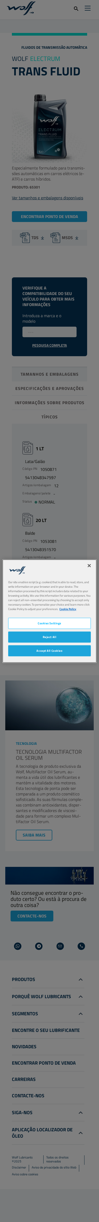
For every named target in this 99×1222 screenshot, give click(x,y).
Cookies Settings (49, 623)
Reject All (49, 637)
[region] (49, 611)
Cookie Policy (67, 609)
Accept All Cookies (49, 650)
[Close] (89, 565)
